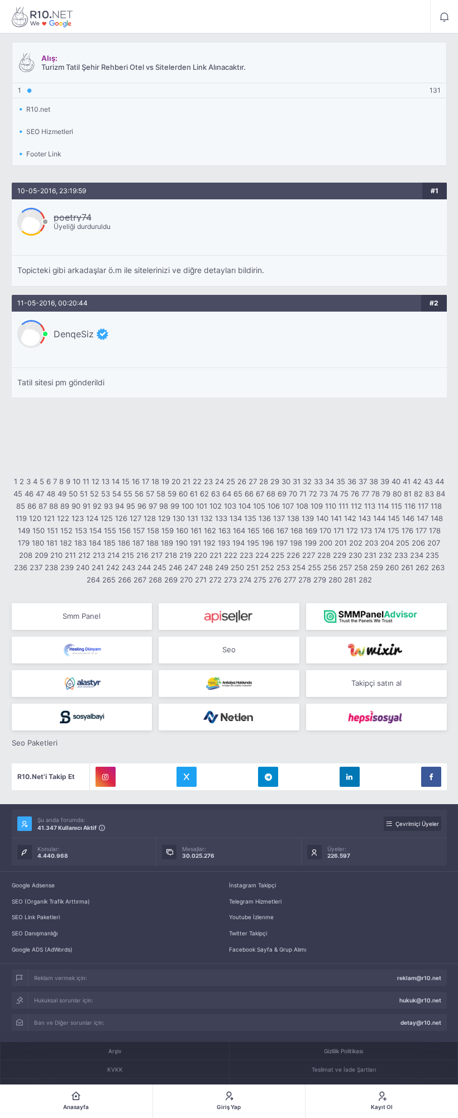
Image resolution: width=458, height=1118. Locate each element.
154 (95, 530)
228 (324, 555)
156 (124, 530)
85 (20, 505)
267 (139, 579)
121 (49, 518)
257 (345, 567)
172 (352, 530)
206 (418, 542)
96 (141, 505)
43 (428, 481)
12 (95, 481)
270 (186, 579)
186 (124, 542)
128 (150, 518)
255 (314, 567)
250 (237, 567)
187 (138, 542)
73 (323, 493)
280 (335, 579)
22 (197, 481)
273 (230, 579)
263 (438, 567)
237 (36, 567)
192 (209, 542)
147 (422, 518)
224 (262, 555)
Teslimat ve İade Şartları (344, 1069)
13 (105, 481)
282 (365, 579)
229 (339, 555)
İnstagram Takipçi (252, 885)
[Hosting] (82, 650)
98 (163, 505)
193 (224, 542)
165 (253, 530)
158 (153, 530)
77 (365, 493)
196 (267, 542)
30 (286, 481)
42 (417, 481)
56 (139, 493)
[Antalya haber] (229, 683)
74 (334, 493)
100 (188, 505)
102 (215, 505)
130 (179, 518)
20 (175, 481)
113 (369, 505)
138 (293, 518)
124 (92, 518)
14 (116, 481)
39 (384, 481)
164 (239, 530)
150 (38, 530)
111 (343, 505)
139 (308, 518)
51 (84, 493)
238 (51, 567)
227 (308, 555)
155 (110, 530)
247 (190, 567)
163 (224, 530)
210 (56, 555)
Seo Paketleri (35, 742)
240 (82, 567)
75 (344, 493)
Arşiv (115, 1051)
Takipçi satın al (376, 683)
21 (186, 481)
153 (81, 530)
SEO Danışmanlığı (35, 933)
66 (249, 493)
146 (408, 518)
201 (341, 542)
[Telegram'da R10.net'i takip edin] (268, 777)
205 (402, 542)
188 (152, 542)
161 (196, 530)
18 (155, 481)
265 (109, 579)
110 (330, 505)
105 (259, 505)
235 (432, 555)
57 (150, 493)
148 (437, 518)
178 (435, 530)
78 (375, 493)
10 (76, 481)
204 (387, 542)
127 (135, 518)
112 (356, 505)
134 (236, 518)
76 (355, 493)
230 (355, 555)
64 (226, 493)
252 (267, 567)
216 (142, 555)
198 (296, 542)
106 (274, 505)
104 (244, 505)
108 (302, 505)
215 (128, 555)
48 (50, 493)
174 (379, 530)
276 (275, 579)
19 (165, 481)
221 (215, 555)
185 (109, 542)
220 (200, 555)
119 (21, 518)
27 (253, 481)
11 (86, 481)
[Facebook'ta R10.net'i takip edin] (431, 777)
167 (282, 530)
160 (182, 530)
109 (317, 505)
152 (66, 530)
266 (124, 579)
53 (105, 493)
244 (144, 567)
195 (253, 542)
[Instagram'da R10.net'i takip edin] (106, 777)
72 (313, 493)
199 (310, 542)
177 (421, 530)
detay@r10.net (420, 1022)
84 (440, 493)
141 (336, 518)
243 (128, 567)
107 (288, 505)
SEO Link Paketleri (36, 917)
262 (422, 567)
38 (373, 481)
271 (201, 579)
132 (207, 518)
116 (410, 505)
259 (376, 567)
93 (108, 505)
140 (322, 518)
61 (194, 493)
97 (153, 505)
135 (250, 518)
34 (329, 481)
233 (401, 555)
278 (304, 579)
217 (157, 555)
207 (433, 542)
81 (408, 493)
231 (370, 555)
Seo (229, 649)
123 (77, 518)
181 (52, 542)
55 (127, 493)
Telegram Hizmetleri (255, 901)
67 (260, 493)
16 (136, 481)
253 (283, 567)
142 (350, 518)
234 (416, 555)
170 (325, 530)
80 (397, 493)
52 (94, 493)
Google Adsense (33, 885)
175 (393, 530)
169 (311, 530)
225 (277, 555)
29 (274, 481)
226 (293, 555)
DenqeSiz (74, 334)
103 (230, 505)
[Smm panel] (376, 616)
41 (407, 481)
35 (340, 481)
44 (439, 481)
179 (24, 542)
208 (25, 555)
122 (63, 518)
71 (303, 493)
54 (116, 493)
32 (307, 481)
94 (119, 505)
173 (366, 530)
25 (230, 481)
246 (175, 567)
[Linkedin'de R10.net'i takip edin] (350, 777)
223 (246, 555)
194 (238, 542)
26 (241, 481)
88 (53, 505)
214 (113, 555)
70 (293, 493)
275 (260, 579)
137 (279, 518)
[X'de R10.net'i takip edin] (186, 777)
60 (183, 493)
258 (361, 567)
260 (392, 567)
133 (221, 518)
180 (38, 542)
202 (355, 542)
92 (97, 505)
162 (210, 530)
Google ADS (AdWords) (42, 949)
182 (66, 542)
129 (164, 518)
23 (208, 481)
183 (80, 542)
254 (299, 567)
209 (41, 555)
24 (219, 481)
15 (126, 481)
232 (385, 555)
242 (113, 567)
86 (31, 505)
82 (418, 493)
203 (371, 542)
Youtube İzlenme (251, 917)
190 (181, 542)
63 (215, 493)
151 (52, 530)
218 (171, 555)
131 (192, 518)
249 (221, 567)
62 (204, 493)
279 (319, 579)
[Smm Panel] (229, 616)
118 (436, 505)
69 (282, 493)
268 (155, 579)
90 (75, 505)
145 (394, 518)
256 (330, 567)
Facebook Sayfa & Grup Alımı (267, 949)
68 (270, 493)
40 (396, 481)
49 (62, 493)
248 (206, 567)
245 (159, 567)
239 (67, 567)
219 (185, 555)
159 (167, 530)
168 (296, 530)
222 (230, 555)
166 (268, 530)
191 (195, 542)
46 (29, 493)
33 (318, 481)
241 (98, 567)
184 (95, 542)
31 (296, 481)
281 (350, 579)
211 (70, 555)
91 (86, 505)
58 (160, 493)
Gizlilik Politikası (343, 1051)
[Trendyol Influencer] (376, 650)
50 (73, 493)
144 (379, 518)
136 (265, 518)
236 (20, 567)
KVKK (115, 1069)
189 (167, 542)
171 (338, 530)
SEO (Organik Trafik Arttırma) (51, 901)
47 (40, 493)
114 (383, 505)
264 (93, 579)
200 (325, 542)
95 (130, 505)
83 (429, 493)
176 (407, 530)
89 (64, 505)
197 (282, 542)
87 (43, 505)
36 (351, 481)
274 (245, 579)
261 (407, 567)
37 (363, 481)
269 (171, 579)
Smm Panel (82, 615)
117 (423, 505)
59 (172, 493)
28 (263, 481)
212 (84, 555)
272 (215, 579)
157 (139, 530)
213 (99, 555)
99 (174, 505)
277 (290, 579)
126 (121, 518)
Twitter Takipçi (248, 933)
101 (201, 505)
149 (24, 530)
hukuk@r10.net (420, 1000)
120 (35, 518)
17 (145, 481)
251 (252, 567)
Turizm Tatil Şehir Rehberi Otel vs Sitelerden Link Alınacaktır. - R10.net (42, 17)
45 (17, 493)
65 (237, 493)
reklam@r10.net (419, 977)
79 (386, 493)
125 (107, 518)
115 (396, 505)
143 (365, 518)
